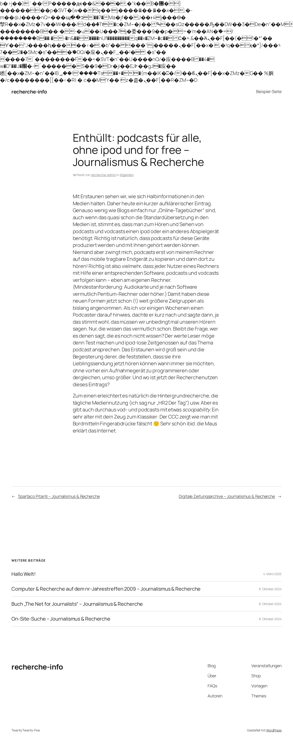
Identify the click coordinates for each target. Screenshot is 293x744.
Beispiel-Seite (269, 91)
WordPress (274, 730)
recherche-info (29, 91)
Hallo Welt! (23, 574)
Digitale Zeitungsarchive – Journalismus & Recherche (227, 496)
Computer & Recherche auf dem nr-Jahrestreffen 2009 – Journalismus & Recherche (106, 589)
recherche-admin (103, 175)
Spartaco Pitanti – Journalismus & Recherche (59, 496)
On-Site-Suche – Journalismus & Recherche (60, 618)
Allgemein (127, 175)
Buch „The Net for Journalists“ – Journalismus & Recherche (77, 604)
